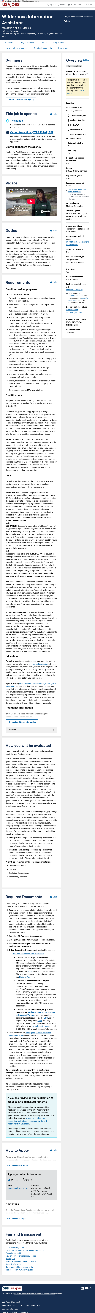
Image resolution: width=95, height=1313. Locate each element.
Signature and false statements (19, 1267)
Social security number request (19, 1270)
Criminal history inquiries (16, 1247)
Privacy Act (10, 1259)
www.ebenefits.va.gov (41, 1026)
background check (75, 296)
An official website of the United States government (22, 1)
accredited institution (38, 664)
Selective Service (13, 1264)
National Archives (26, 977)
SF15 (29, 971)
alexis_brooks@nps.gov (18, 1188)
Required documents (43, 48)
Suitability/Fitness (74, 312)
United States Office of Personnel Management (34, 1294)
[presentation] (78, 116)
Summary (9, 42)
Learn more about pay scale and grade (77, 190)
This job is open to (27, 42)
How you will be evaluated (16, 48)
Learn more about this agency (21, 99)
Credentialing (72, 310)
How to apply (64, 48)
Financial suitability (14, 1253)
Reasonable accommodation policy (21, 1261)
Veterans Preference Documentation (28, 954)
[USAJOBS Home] (11, 4)
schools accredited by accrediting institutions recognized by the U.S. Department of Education (27, 1121)
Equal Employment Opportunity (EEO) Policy (25, 1250)
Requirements (59, 42)
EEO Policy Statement (11, 1302)
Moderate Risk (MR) (74, 290)
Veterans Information (10, 1309)
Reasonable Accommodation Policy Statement (21, 1305)
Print (68, 21)
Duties (44, 42)
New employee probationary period (21, 1256)
